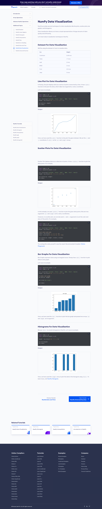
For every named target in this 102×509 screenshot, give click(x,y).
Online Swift (14, 488)
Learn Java (39, 473)
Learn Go (39, 486)
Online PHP (14, 486)
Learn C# (39, 483)
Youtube (83, 461)
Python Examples (62, 456)
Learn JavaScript (41, 468)
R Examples (61, 458)
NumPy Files (19, 40)
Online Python (14, 456)
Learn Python (40, 456)
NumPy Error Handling (21, 42)
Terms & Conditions (86, 471)
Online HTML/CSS (15, 476)
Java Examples (61, 463)
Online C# (13, 471)
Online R (13, 473)
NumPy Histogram (20, 34)
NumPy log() (16, 135)
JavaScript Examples (63, 461)
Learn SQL (39, 458)
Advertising (84, 466)
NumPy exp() (16, 137)
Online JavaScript (15, 458)
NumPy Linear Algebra (21, 32)
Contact (83, 458)
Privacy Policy (84, 468)
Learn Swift (40, 491)
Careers (83, 463)
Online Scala (14, 496)
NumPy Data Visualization (22, 48)
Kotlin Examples (62, 471)
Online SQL (14, 461)
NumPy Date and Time (21, 45)
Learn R (39, 461)
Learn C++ (39, 478)
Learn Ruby (39, 496)
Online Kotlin (14, 481)
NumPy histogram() (17, 140)
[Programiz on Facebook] (84, 506)
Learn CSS (39, 466)
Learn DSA (39, 481)
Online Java (14, 468)
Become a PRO (75, 3)
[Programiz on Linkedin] (87, 506)
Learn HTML (40, 463)
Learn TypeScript (41, 471)
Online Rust (14, 491)
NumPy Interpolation (21, 37)
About (82, 456)
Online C (13, 463)
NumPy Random (19, 29)
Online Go (13, 483)
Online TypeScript (15, 478)
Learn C (39, 476)
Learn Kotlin (40, 488)
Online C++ (14, 466)
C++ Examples (61, 468)
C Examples (61, 466)
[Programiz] (14, 7)
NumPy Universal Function (22, 50)
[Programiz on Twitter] (89, 506)
